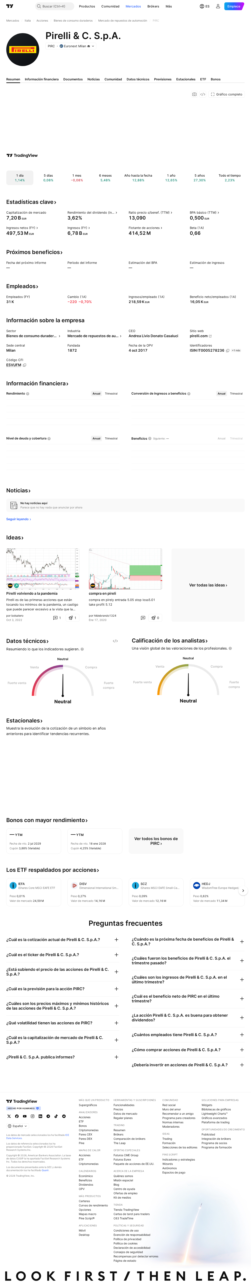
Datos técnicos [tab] (138, 79)
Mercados (133, 6)
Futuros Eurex (122, 1159)
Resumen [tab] (13, 79)
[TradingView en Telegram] (48, 1116)
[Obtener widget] (202, 94)
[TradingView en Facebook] (17, 1116)
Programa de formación (217, 1147)
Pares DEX (85, 1138)
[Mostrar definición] (49, 212)
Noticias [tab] (93, 79)
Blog (116, 1184)
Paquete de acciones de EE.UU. (134, 1163)
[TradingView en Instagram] (32, 1116)
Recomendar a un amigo (178, 1113)
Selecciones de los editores (179, 1147)
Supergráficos (88, 1105)
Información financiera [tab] (42, 79)
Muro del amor (171, 1109)
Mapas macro (87, 1214)
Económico (86, 1176)
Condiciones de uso (126, 1230)
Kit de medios (122, 1197)
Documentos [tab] (73, 79)
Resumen (119, 1130)
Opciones (85, 1209)
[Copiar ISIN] (227, 350)
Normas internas (172, 1122)
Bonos (83, 1125)
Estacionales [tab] (186, 79)
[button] (98, 6)
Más (169, 6)
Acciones (84, 1117)
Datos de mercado (125, 1113)
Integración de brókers (216, 1138)
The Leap (120, 1143)
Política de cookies (125, 1243)
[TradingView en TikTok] (56, 1116)
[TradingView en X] (9, 1116)
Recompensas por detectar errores (136, 1256)
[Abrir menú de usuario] (218, 6)
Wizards (167, 1163)
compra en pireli (102, 593)
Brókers (153, 6)
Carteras (84, 1201)
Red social (169, 1105)
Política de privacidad (127, 1239)
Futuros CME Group (126, 1155)
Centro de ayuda (124, 1189)
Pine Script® (87, 1218)
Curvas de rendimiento (93, 1205)
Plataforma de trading (216, 1122)
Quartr (45, 1170)
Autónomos (169, 1168)
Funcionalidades (124, 1105)
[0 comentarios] (143, 618)
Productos (87, 6)
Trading (167, 1138)
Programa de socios (214, 1143)
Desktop (84, 1234)
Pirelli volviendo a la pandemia (31, 593)
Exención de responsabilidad (132, 1234)
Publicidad (208, 1134)
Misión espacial (123, 1180)
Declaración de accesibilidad (132, 1247)
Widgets (207, 1105)
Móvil (82, 1230)
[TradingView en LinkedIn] (40, 1116)
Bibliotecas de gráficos (216, 1109)
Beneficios (85, 1180)
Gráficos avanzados (214, 1118)
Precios (118, 1109)
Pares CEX (85, 1134)
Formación (169, 1143)
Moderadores (170, 1126)
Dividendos (86, 1184)
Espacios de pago (173, 1172)
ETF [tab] (203, 79)
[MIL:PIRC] (10, 585)
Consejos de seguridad (128, 1252)
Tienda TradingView (126, 1209)
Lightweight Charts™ (215, 1113)
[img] (88, 46)
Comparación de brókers (129, 1138)
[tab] (96, 393)
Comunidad (110, 6)
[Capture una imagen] (194, 94)
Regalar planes (123, 1118)
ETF (81, 1121)
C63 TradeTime (123, 1218)
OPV (82, 1189)
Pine (81, 1143)
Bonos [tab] (216, 79)
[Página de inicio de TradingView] (9, 6)
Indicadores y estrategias (178, 1159)
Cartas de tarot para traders (132, 1214)
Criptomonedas (88, 1130)
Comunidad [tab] (113, 79)
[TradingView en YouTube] (24, 1116)
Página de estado (125, 1260)
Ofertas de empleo (125, 1193)
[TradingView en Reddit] (64, 1116)
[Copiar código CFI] (24, 365)
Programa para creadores (178, 1118)
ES (207, 6)
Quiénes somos (123, 1176)
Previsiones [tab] (163, 79)
